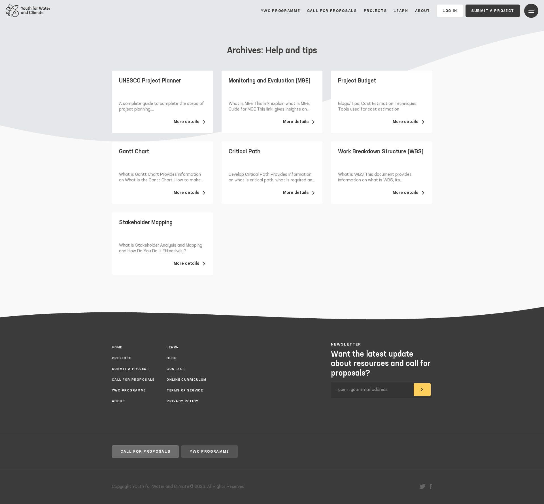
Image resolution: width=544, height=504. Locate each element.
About (422, 11)
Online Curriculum (186, 380)
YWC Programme (280, 11)
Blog (172, 358)
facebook (431, 486)
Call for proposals (332, 11)
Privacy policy (182, 401)
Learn (401, 11)
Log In (450, 11)
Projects (375, 11)
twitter (422, 486)
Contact (176, 369)
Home (117, 347)
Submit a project (492, 11)
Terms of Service (185, 390)
